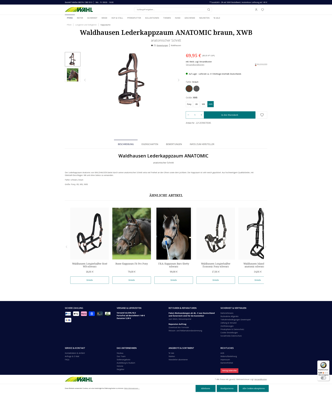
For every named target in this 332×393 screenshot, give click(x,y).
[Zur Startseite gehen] (79, 9)
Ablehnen (205, 388)
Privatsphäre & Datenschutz (232, 329)
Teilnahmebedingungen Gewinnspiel (235, 319)
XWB (211, 104)
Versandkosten (260, 379)
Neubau (120, 353)
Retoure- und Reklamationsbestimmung (185, 330)
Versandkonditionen (195, 64)
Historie (120, 366)
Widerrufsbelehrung (228, 356)
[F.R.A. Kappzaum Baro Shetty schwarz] (173, 234)
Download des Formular (179, 327)
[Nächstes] (179, 80)
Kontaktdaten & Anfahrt (75, 353)
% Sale (171, 353)
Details (90, 280)
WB (203, 104)
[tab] (126, 144)
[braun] (189, 88)
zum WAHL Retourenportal (180, 319)
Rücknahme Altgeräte (229, 316)
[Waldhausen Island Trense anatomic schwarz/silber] (257, 234)
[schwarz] (196, 88)
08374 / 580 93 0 (85, 2)
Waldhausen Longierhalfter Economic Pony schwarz (215, 265)
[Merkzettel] (262, 9)
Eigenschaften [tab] (149, 144)
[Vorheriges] (85, 80)
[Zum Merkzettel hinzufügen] (262, 115)
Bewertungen (162, 45)
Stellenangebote (123, 359)
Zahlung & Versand (228, 323)
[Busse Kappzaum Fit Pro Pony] (131, 234)
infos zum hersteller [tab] (202, 144)
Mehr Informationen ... (132, 388)
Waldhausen (176, 45)
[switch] (323, 377)
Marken (172, 356)
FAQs (67, 359)
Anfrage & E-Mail (72, 356)
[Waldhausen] (261, 64)
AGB (222, 353)
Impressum (225, 359)
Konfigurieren (227, 388)
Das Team (121, 356)
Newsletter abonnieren (178, 359)
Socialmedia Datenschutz (231, 336)
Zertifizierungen (227, 326)
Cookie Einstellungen (229, 332)
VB (196, 104)
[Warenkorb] (266, 9)
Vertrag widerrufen (229, 370)
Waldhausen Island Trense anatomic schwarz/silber (257, 265)
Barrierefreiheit (226, 363)
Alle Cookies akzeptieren (254, 388)
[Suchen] (209, 9)
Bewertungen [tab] (174, 144)
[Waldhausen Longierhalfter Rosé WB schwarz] (89, 234)
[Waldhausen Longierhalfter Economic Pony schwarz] (215, 234)
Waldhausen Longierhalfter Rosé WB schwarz (89, 265)
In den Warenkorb (229, 115)
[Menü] (327, 362)
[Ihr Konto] (256, 9)
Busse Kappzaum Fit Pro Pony (131, 263)
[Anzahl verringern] (188, 115)
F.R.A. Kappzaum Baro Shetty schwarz (173, 265)
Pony (189, 104)
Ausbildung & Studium (126, 363)
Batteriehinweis (226, 313)
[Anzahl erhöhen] (201, 115)
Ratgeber (120, 369)
